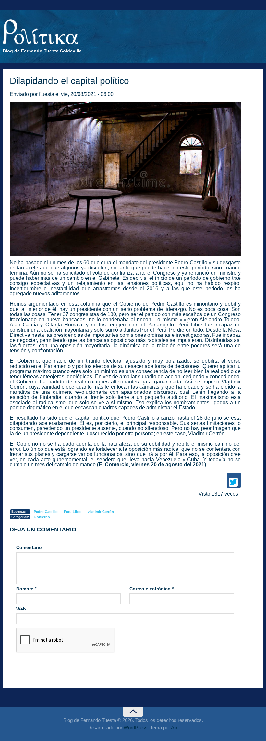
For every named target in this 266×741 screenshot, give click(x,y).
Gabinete (108, 278)
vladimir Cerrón (101, 511)
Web (21, 608)
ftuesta (46, 94)
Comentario (29, 547)
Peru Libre (72, 511)
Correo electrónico (151, 588)
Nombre (26, 588)
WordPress (136, 727)
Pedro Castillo (190, 262)
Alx (174, 727)
